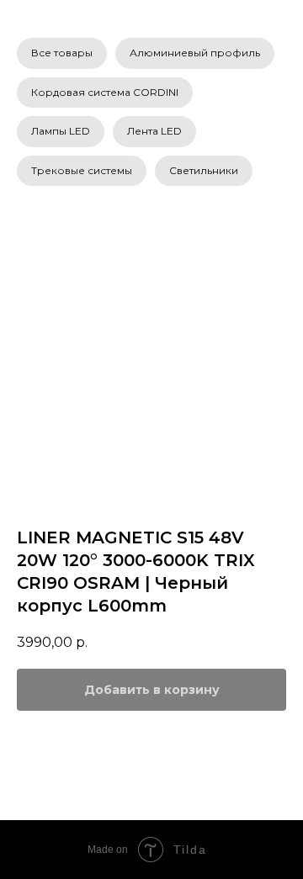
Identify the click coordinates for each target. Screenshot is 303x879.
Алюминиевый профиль (195, 52)
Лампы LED (60, 130)
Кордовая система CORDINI (104, 92)
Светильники (203, 170)
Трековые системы (81, 170)
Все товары (62, 52)
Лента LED (154, 130)
